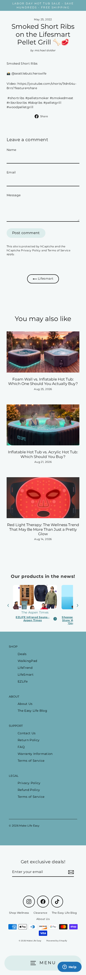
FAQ (21, 747)
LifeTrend (25, 668)
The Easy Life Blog (32, 711)
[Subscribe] (70, 872)
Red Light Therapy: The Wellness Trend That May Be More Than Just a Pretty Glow (43, 529)
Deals (22, 654)
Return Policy (28, 740)
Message (14, 195)
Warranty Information (35, 754)
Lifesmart (45, 278)
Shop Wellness (19, 912)
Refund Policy (29, 790)
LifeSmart (26, 675)
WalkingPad (27, 661)
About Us (25, 704)
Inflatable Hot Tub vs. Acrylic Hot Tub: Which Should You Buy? (43, 454)
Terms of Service (59, 250)
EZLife (23, 681)
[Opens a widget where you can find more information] (69, 967)
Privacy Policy (31, 250)
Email (11, 172)
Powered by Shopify (56, 940)
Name (11, 150)
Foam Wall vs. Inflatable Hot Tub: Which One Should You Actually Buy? (43, 381)
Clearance (40, 912)
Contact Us (27, 733)
